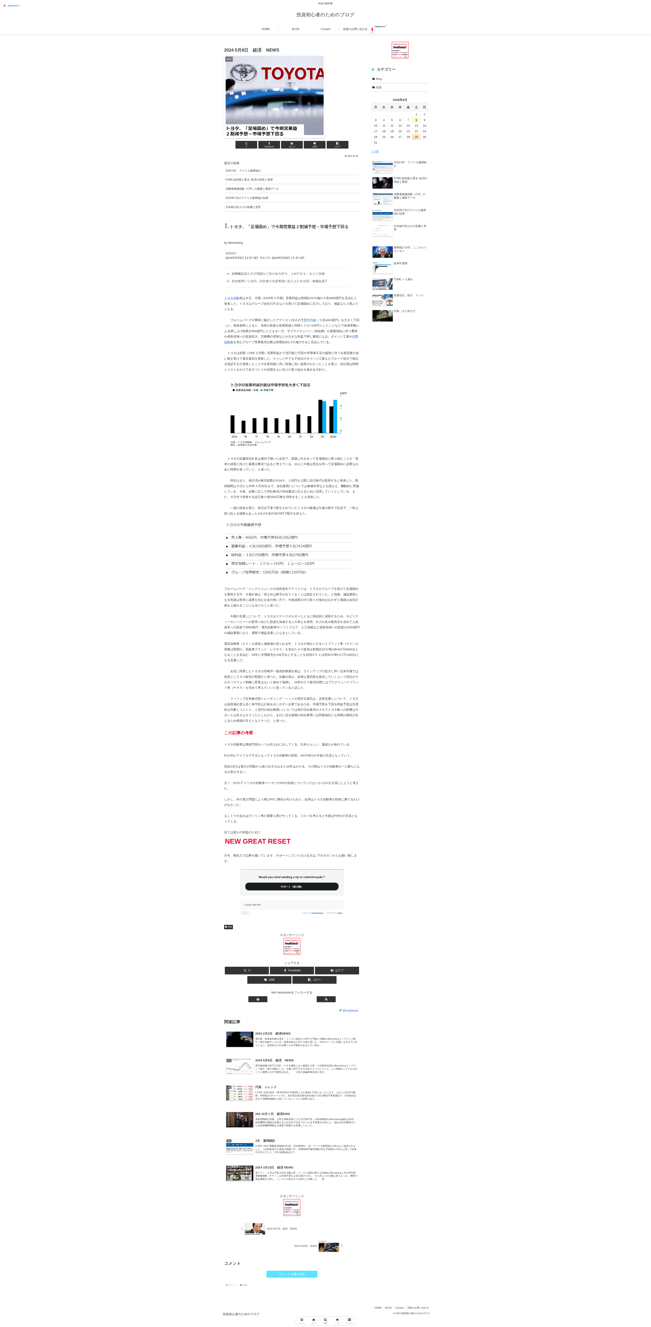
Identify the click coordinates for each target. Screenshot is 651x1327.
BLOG (388, 1307)
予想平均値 (308, 320)
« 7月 (375, 151)
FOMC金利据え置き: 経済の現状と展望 (249, 179)
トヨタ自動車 (233, 298)
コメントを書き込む (292, 1274)
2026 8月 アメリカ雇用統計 (243, 170)
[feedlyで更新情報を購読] (257, 999)
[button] (337, 145)
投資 (230, 927)
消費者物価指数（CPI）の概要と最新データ (252, 188)
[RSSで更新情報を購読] (326, 999)
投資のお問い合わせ (418, 1307)
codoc (339, 913)
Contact (400, 1307)
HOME (378, 1307)
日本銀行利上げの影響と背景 (243, 207)
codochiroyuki (317, 913)
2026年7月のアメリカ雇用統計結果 (246, 197)
